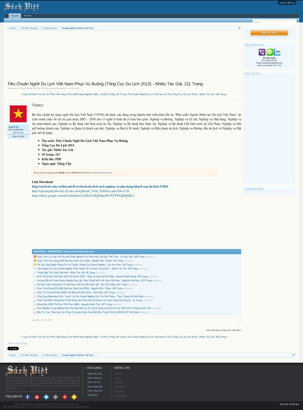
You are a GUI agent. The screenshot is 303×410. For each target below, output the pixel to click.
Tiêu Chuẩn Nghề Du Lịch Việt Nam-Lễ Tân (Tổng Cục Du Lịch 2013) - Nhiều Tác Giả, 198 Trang (176, 94)
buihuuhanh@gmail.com (102, 172)
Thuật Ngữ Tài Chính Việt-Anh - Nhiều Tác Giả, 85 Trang (66, 272)
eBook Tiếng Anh (94, 378)
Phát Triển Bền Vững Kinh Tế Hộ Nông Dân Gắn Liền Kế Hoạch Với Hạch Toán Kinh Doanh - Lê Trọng (89, 300)
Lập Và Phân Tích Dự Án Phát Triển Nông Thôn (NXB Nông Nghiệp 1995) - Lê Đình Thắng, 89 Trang (74, 94)
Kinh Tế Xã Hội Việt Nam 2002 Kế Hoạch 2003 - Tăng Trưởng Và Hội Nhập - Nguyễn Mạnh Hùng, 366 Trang (92, 276)
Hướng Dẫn (92, 395)
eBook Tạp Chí (93, 382)
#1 (240, 320)
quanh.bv (63, 88)
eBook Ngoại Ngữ (95, 386)
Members (28, 16)
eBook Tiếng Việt (94, 374)
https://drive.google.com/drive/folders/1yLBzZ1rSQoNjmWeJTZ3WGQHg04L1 (83, 195)
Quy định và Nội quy (289, 404)
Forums (14, 16)
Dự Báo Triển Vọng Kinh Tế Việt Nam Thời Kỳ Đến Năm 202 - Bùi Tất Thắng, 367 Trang (82, 284)
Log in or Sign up (287, 3)
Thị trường (120, 387)
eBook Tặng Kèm (94, 391)
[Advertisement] (112, 56)
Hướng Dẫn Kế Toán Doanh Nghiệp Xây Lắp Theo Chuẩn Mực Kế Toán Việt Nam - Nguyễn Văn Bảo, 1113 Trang (94, 280)
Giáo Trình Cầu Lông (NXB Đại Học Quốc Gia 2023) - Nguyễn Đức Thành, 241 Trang (80, 260)
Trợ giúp (119, 391)
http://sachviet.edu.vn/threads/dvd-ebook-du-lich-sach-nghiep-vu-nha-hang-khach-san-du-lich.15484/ (100, 186)
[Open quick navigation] (239, 28)
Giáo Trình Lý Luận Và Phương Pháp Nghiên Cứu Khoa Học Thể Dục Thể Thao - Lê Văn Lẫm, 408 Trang (90, 256)
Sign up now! (269, 32)
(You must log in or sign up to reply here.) (223, 330)
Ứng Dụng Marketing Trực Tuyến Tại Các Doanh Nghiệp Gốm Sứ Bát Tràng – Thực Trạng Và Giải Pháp (90, 296)
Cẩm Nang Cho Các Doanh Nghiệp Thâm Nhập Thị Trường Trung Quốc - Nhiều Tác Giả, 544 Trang (87, 268)
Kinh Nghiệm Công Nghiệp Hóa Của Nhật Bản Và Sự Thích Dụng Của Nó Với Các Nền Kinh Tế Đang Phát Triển (94, 308)
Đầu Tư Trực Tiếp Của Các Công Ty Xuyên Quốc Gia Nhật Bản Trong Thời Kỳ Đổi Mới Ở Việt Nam (88, 312)
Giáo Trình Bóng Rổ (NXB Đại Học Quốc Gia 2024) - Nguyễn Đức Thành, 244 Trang (79, 288)
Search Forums (13, 20)
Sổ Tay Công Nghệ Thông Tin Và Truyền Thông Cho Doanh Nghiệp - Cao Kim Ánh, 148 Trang (84, 264)
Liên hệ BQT (121, 396)
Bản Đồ (118, 374)
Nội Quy (119, 382)
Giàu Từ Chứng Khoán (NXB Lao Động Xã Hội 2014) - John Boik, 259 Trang (76, 292)
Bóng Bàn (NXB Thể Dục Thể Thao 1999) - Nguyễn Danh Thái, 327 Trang (74, 304)
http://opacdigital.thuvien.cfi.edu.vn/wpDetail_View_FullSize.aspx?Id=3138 (80, 191)
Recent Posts (29, 20)
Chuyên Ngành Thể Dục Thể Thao (34, 88)
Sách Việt (277, 65)
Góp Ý (118, 378)
